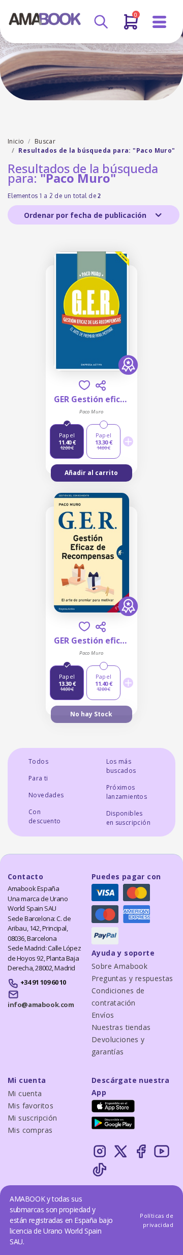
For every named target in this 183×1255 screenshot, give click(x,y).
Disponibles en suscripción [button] (128, 818)
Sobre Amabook (119, 966)
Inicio (16, 141)
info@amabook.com (41, 1004)
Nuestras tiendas (121, 1027)
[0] (130, 26)
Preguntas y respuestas (132, 978)
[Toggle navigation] (159, 22)
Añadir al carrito (91, 472)
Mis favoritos (30, 1105)
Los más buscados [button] (121, 766)
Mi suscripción (32, 1118)
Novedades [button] (46, 795)
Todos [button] (38, 761)
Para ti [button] (38, 778)
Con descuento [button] (44, 816)
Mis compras (30, 1130)
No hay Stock (91, 714)
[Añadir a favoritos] (84, 385)
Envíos (103, 1015)
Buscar (45, 141)
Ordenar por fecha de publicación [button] (86, 215)
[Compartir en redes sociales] (101, 385)
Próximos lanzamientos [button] (126, 792)
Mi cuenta (25, 1093)
